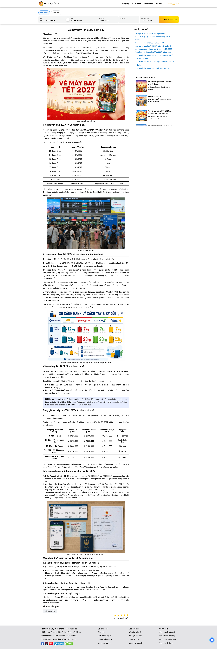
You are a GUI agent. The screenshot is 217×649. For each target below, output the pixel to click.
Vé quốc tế (136, 4)
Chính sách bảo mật (167, 632)
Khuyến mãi (148, 4)
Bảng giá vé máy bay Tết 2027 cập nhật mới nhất (152, 46)
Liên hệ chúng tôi (105, 636)
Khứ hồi (56, 13)
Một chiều (44, 13)
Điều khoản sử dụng (167, 636)
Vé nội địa (125, 4)
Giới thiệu (101, 632)
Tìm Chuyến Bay (47, 629)
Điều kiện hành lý (136, 643)
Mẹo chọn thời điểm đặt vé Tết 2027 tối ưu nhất (152, 52)
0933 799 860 (173, 4)
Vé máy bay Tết (50, 611)
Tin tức (159, 4)
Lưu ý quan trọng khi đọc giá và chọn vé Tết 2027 (153, 49)
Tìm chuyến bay (170, 20)
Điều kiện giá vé (104, 643)
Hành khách (145, 18)
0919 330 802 (71, 636)
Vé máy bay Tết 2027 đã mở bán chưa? (149, 43)
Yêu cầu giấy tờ (135, 632)
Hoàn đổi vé (134, 639)
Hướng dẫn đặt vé (105, 639)
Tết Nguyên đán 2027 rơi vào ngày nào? (149, 34)
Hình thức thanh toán (167, 639)
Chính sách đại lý (166, 643)
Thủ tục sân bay (135, 636)
